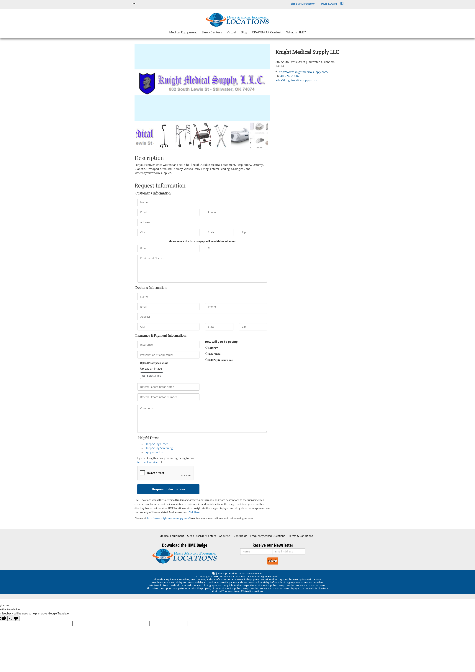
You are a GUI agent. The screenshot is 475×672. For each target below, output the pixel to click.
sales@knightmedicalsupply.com (296, 80)
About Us (224, 536)
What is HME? (296, 32)
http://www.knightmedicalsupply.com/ (168, 518)
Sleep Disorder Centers (201, 536)
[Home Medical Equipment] (184, 556)
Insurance (214, 353)
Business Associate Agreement (246, 573)
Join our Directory (302, 3)
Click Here (194, 512)
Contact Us (240, 536)
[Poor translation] (13, 618)
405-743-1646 (289, 76)
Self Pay (213, 347)
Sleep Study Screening (159, 448)
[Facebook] (341, 3)
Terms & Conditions (301, 536)
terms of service (147, 462)
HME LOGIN (329, 3)
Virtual (231, 32)
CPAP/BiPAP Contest (266, 32)
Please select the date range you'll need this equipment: (203, 241)
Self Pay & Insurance (220, 360)
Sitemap (222, 573)
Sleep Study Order (156, 444)
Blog (244, 32)
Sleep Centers (212, 32)
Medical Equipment (183, 32)
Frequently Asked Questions (267, 536)
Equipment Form (155, 452)
